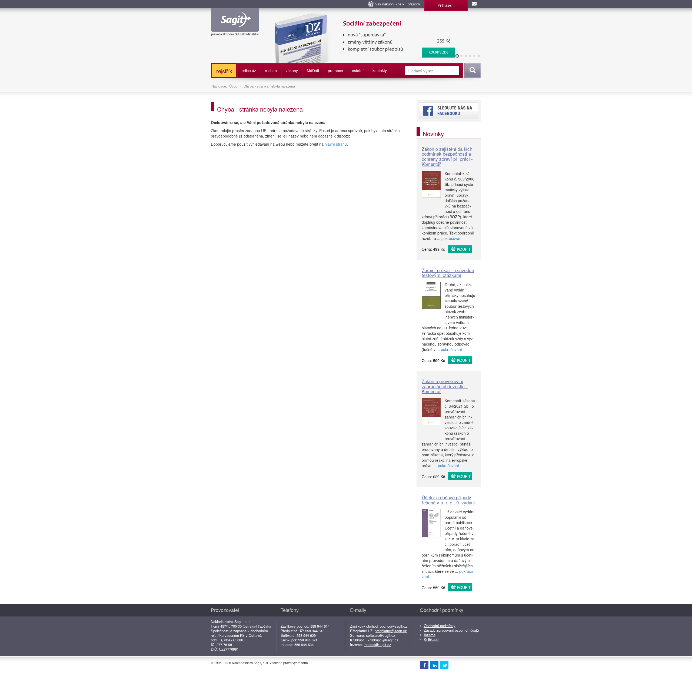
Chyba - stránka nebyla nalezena (269, 86)
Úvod (233, 86)
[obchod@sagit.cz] (474, 4)
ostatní (358, 70)
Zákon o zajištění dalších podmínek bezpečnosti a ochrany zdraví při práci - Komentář (447, 156)
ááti (313, 70)
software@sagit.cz (380, 635)
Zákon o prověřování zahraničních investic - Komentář (445, 386)
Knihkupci (431, 639)
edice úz (249, 70)
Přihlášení (446, 5)
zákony (292, 70)
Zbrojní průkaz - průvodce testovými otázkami (448, 273)
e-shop (271, 70)
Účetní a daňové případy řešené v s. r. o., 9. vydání (448, 500)
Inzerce (429, 634)
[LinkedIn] (434, 665)
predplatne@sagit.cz (391, 630)
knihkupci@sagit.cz (383, 639)
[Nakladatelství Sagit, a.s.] (235, 31)
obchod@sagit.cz (393, 626)
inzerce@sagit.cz (377, 644)
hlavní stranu (336, 144)
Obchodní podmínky (439, 625)
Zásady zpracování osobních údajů (451, 630)
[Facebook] (424, 665)
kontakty (379, 70)
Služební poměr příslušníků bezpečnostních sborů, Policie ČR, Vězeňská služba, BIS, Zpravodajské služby (361, 19)
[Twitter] (444, 665)
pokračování (452, 238)
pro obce (335, 70)
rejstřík (224, 71)
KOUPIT (464, 249)
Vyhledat (471, 70)
